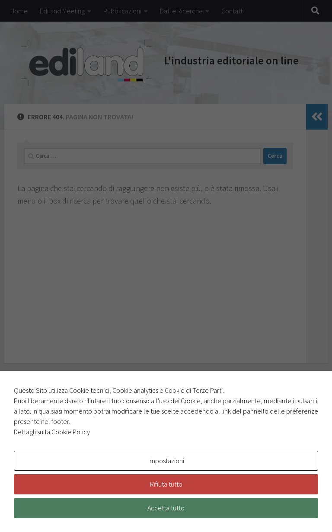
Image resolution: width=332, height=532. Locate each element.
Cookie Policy (70, 431)
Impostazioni (166, 460)
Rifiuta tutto (166, 484)
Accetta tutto (166, 507)
